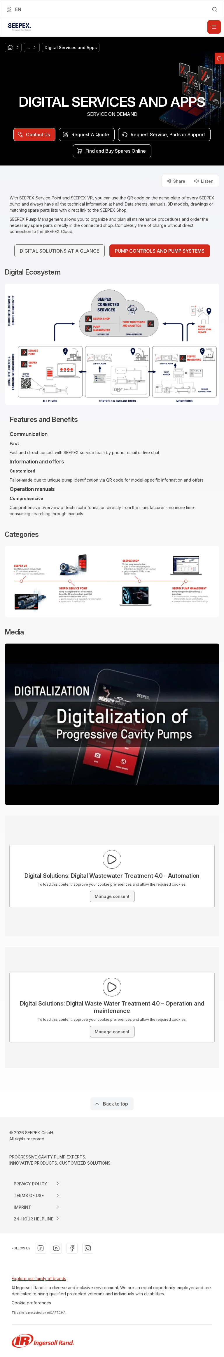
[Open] (214, 27)
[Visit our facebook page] (72, 1248)
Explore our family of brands (39, 1278)
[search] (214, 9)
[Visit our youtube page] (56, 1248)
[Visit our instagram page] (87, 1248)
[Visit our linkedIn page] (40, 1248)
